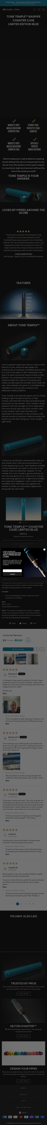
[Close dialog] (44, 549)
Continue (12, 574)
